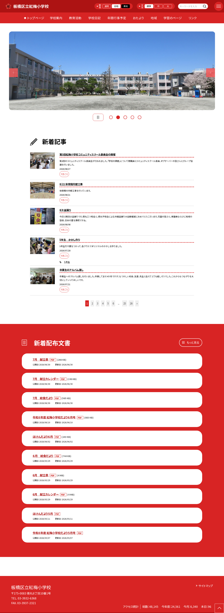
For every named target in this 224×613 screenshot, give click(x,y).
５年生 (67, 261)
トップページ (35, 18)
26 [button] (131, 303)
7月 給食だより (43, 398)
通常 (107, 6)
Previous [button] (13, 72)
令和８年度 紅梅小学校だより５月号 (54, 533)
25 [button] (124, 303)
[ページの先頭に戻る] (219, 608)
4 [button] (132, 117)
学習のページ (172, 18)
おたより (138, 18)
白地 (116, 6)
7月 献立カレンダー (46, 379)
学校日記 (94, 18)
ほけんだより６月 (43, 437)
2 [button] (118, 117)
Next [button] (210, 72)
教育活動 (75, 18)
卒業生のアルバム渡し (71, 270)
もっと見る (193, 342)
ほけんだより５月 (43, 514)
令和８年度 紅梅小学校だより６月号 (54, 417)
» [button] (137, 303)
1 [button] (111, 117)
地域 (154, 18)
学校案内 (56, 18)
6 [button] (113, 303)
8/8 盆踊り (65, 210)
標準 (149, 6)
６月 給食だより (43, 456)
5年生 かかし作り (70, 239)
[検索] (205, 6)
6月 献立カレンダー (46, 494)
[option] (112, 70)
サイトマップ (205, 586)
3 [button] (125, 117)
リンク (193, 18)
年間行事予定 (116, 18)
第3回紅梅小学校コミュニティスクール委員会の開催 (87, 154)
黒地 (125, 6)
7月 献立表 (41, 359)
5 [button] (139, 117)
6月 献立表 (41, 475)
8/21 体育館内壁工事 (71, 184)
